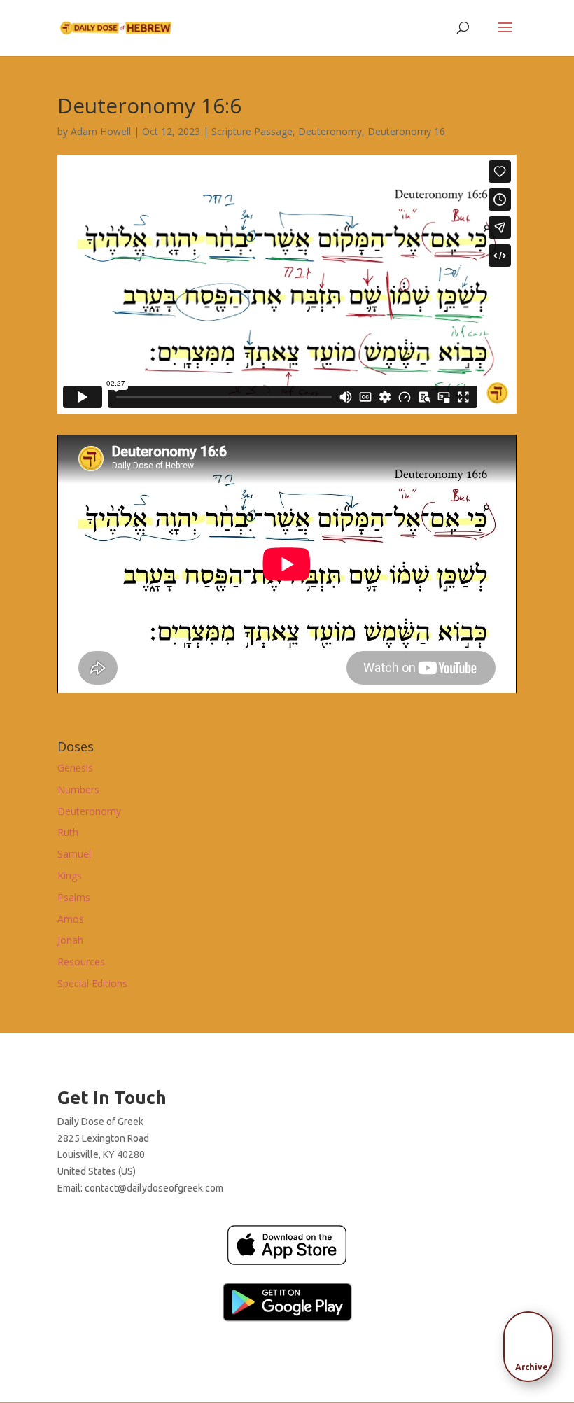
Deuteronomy (330, 131)
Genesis (75, 767)
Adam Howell (101, 131)
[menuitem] (532, 1342)
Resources (81, 961)
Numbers (78, 789)
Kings (69, 875)
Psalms (73, 897)
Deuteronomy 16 (406, 131)
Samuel (74, 853)
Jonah (70, 940)
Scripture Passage (252, 131)
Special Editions (92, 983)
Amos (70, 919)
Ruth (67, 832)
